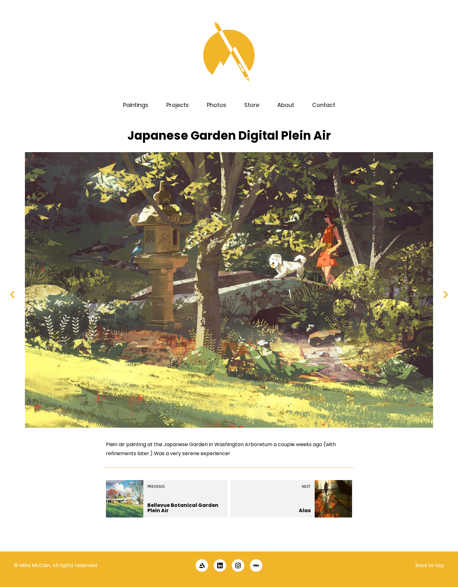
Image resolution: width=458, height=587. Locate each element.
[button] (443, 540)
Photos (216, 105)
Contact (323, 105)
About (285, 105)
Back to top (429, 565)
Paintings (135, 105)
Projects (177, 105)
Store (251, 105)
